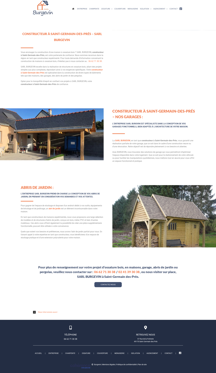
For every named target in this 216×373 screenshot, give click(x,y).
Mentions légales (108, 364)
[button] (108, 312)
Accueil (38, 353)
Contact (168, 353)
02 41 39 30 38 (129, 272)
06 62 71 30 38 (95, 61)
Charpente (70, 353)
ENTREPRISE (53, 353)
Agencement (152, 353)
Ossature (86, 353)
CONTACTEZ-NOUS (108, 285)
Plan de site (142, 364)
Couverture (102, 353)
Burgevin (97, 364)
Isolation (135, 353)
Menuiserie (119, 353)
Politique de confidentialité (126, 364)
